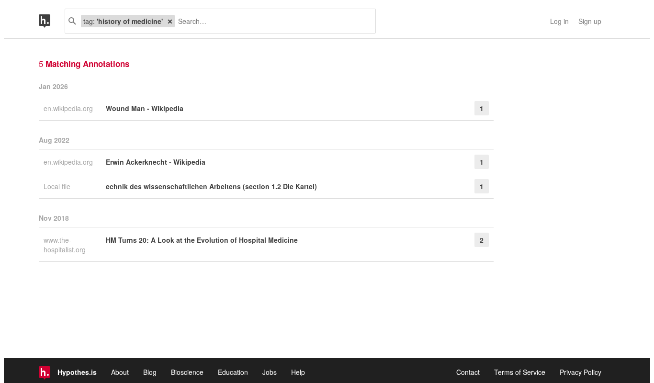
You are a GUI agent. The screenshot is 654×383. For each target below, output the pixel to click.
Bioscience (187, 372)
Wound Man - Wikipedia (144, 108)
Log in (559, 21)
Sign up (589, 21)
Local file (58, 186)
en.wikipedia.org (69, 108)
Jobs (269, 372)
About (120, 372)
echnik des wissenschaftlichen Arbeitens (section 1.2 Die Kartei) (211, 186)
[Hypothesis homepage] (52, 21)
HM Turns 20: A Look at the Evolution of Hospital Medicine (202, 240)
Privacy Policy (580, 372)
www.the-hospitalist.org (66, 244)
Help (298, 372)
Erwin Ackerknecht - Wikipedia (155, 162)
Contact (468, 372)
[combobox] (271, 21)
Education (233, 372)
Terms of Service (519, 372)
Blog (150, 372)
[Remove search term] (170, 21)
